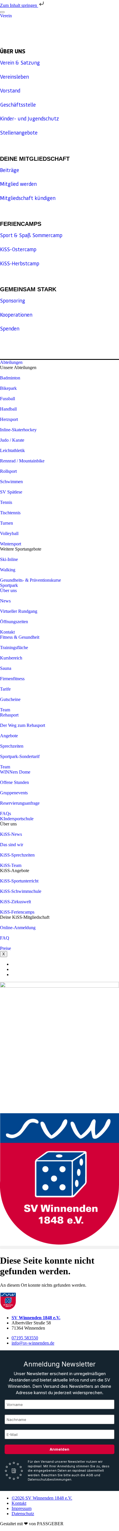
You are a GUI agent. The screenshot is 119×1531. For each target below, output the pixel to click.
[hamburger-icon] (2, 12)
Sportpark (9, 585)
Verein (6, 15)
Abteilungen (11, 362)
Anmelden (59, 1449)
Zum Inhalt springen (19, 5)
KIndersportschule (17, 818)
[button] (59, 1247)
